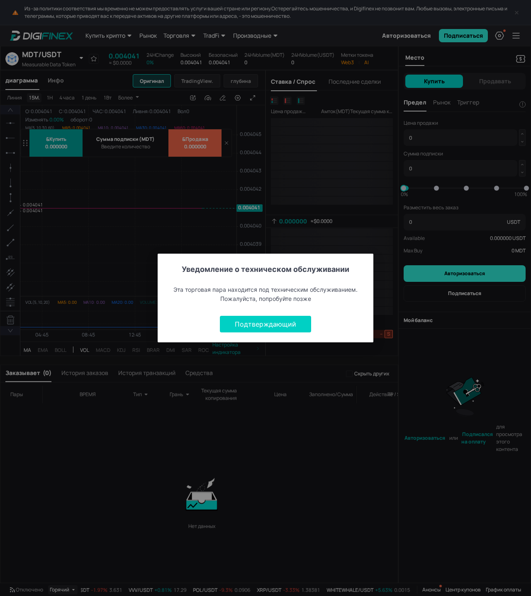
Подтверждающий (265, 324)
